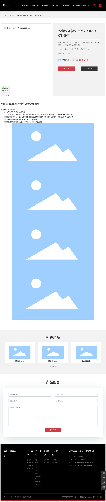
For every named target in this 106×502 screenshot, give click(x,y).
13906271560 (78, 457)
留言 (103, 473)
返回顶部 (103, 487)
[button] (50, 366)
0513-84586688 (80, 60)
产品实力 (13, 15)
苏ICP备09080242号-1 (69, 497)
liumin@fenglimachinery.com (83, 462)
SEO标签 (99, 497)
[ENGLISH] (100, 5)
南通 (94, 497)
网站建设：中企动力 (86, 497)
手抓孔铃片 (19, 361)
